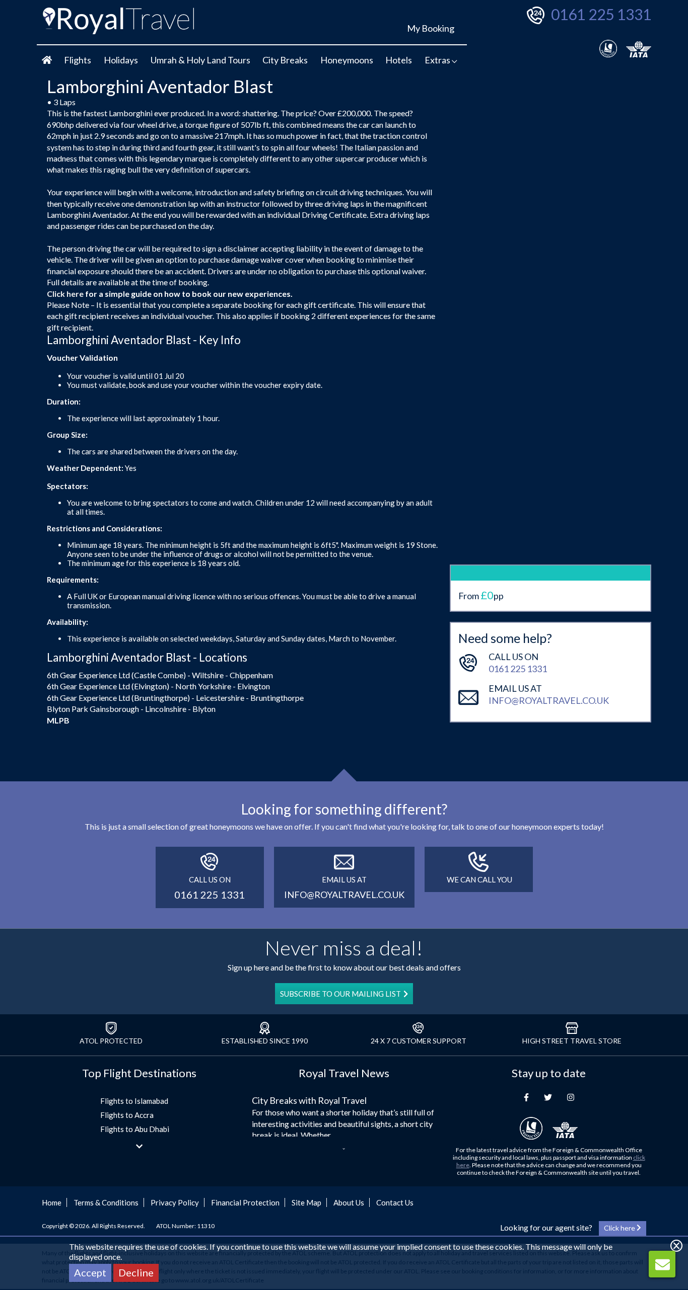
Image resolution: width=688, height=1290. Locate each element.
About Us (348, 1202)
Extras (438, 59)
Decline (136, 1272)
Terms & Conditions (106, 1202)
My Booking (430, 28)
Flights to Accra (127, 1114)
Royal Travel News (344, 1073)
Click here (65, 293)
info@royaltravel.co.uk (549, 700)
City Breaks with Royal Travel (309, 1100)
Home (51, 1202)
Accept (90, 1272)
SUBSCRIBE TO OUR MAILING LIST (340, 993)
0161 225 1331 (601, 14)
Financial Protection (245, 1202)
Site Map (306, 1202)
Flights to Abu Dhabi (134, 1129)
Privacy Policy (175, 1202)
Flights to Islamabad (134, 1100)
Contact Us (395, 1202)
